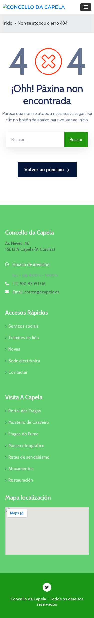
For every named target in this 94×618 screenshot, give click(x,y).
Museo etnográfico (26, 445)
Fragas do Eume (23, 433)
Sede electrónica (24, 360)
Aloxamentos (21, 468)
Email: (36, 291)
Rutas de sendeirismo (28, 457)
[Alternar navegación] (85, 7)
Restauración (20, 480)
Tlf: (29, 283)
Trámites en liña (23, 337)
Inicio (7, 23)
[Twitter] (47, 587)
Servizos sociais (23, 326)
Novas (14, 349)
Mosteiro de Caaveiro (28, 422)
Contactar (17, 372)
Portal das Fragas (24, 410)
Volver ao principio (44, 170)
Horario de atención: (31, 264)
